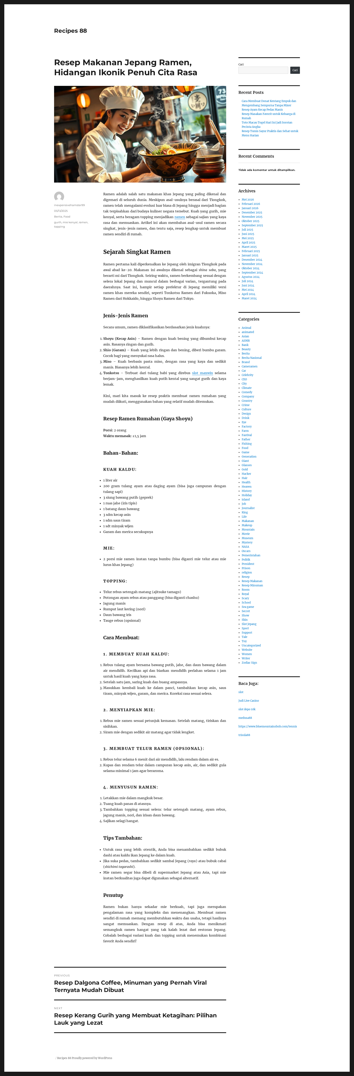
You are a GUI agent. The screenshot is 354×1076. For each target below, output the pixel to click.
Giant (245, 461)
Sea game (248, 607)
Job (244, 504)
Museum (247, 538)
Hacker (246, 474)
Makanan (248, 521)
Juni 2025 (248, 234)
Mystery (247, 542)
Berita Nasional (252, 358)
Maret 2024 (249, 298)
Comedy (247, 392)
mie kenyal (70, 222)
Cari (241, 64)
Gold (245, 469)
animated (248, 332)
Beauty (246, 349)
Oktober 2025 (250, 221)
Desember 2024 (252, 259)
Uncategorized (251, 645)
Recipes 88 (70, 30)
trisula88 (244, 735)
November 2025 (252, 217)
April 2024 (248, 294)
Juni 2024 (248, 285)
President (248, 564)
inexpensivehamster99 (69, 205)
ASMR (246, 340)
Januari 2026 (250, 208)
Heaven (247, 486)
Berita (58, 216)
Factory (247, 426)
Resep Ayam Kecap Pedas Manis (262, 109)
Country (247, 401)
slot (240, 692)
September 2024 (252, 272)
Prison (246, 568)
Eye (244, 422)
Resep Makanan (252, 581)
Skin (245, 620)
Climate (247, 388)
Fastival (247, 435)
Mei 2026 (248, 199)
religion (247, 572)
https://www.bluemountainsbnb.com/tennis (267, 726)
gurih (57, 222)
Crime (246, 405)
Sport (245, 628)
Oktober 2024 (250, 268)
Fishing (247, 443)
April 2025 (248, 242)
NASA (245, 547)
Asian (245, 336)
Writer (246, 658)
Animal (246, 328)
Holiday (247, 495)
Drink (245, 418)
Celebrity (247, 375)
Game (245, 452)
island (246, 499)
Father (246, 439)
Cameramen (250, 366)
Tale (244, 637)
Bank (245, 345)
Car (244, 371)
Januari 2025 (250, 255)
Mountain (248, 529)
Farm (245, 431)
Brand (246, 362)
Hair (244, 478)
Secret (246, 611)
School (246, 602)
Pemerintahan (251, 555)
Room (246, 589)
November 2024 (252, 264)
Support (247, 632)
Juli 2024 (247, 281)
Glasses (247, 465)
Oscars (246, 551)
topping (59, 226)
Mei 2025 (248, 238)
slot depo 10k (246, 709)
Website (247, 650)
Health (246, 482)
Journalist (248, 508)
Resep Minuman (252, 585)
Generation (249, 456)
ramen (180, 217)
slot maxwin (202, 373)
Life (244, 516)
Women (247, 654)
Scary (245, 598)
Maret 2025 (249, 247)
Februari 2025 (251, 251)
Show (245, 615)
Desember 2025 (252, 212)
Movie (246, 534)
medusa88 (245, 718)
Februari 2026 (251, 204)
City (244, 383)
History (247, 491)
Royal (245, 594)
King (245, 512)
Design (246, 413)
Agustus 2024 (251, 277)
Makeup (247, 525)
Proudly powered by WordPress (92, 1058)
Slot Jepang (249, 624)
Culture (246, 409)
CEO (244, 379)
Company (248, 396)
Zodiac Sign (249, 662)
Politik (246, 559)
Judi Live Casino (248, 700)
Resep (246, 577)
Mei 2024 (248, 290)
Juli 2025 (247, 229)
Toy (244, 641)
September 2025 (252, 225)
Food (67, 216)
